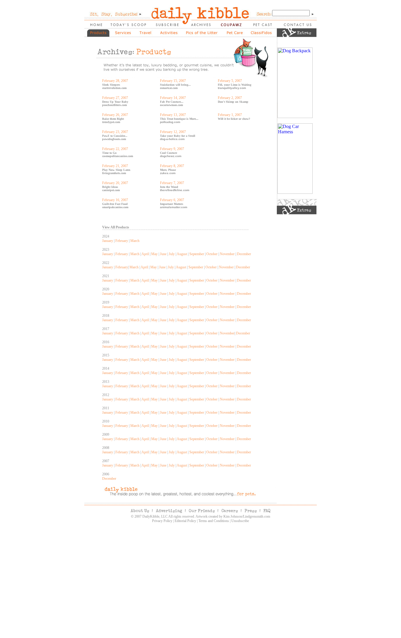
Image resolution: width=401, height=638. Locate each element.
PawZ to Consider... (114, 135)
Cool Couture (168, 152)
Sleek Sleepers (111, 84)
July (172, 254)
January (107, 241)
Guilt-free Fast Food (115, 204)
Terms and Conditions (213, 521)
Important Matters (171, 204)
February (121, 241)
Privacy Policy (162, 521)
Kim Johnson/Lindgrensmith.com (246, 516)
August (182, 254)
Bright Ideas (110, 186)
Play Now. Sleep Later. (116, 169)
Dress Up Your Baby (115, 101)
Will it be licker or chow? (234, 118)
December (244, 254)
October (212, 254)
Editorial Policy (185, 521)
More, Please (168, 169)
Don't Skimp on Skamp (233, 101)
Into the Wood (169, 186)
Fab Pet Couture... (171, 101)
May (154, 254)
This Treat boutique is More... (179, 118)
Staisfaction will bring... (175, 84)
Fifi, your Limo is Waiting (234, 84)
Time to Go (109, 152)
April (145, 254)
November (227, 254)
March (134, 241)
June (163, 254)
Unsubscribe (240, 521)
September (196, 254)
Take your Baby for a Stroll (177, 135)
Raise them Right (113, 118)
